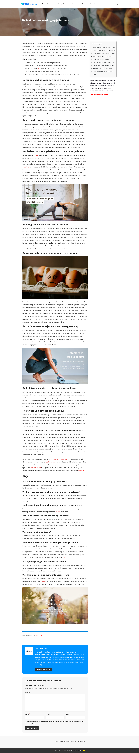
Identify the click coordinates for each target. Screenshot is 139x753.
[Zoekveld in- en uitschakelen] (117, 4)
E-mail (48, 714)
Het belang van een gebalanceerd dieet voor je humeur (104, 53)
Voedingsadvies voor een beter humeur (103, 56)
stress (66, 557)
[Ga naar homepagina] (29, 4)
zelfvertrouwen (51, 462)
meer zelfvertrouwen (60, 459)
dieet (38, 68)
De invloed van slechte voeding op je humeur (104, 50)
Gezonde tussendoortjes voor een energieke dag (104, 62)
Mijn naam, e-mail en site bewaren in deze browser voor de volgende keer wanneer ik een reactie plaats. (55, 722)
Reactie (28, 692)
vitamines (25, 167)
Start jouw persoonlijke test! (99, 94)
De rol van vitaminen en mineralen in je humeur (104, 59)
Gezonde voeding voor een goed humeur (104, 47)
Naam (27, 714)
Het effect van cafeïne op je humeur (103, 68)
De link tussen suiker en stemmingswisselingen (104, 65)
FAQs (94, 74)
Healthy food (26, 24)
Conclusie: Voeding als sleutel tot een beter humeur (104, 71)
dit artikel (81, 471)
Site (67, 714)
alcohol (58, 512)
